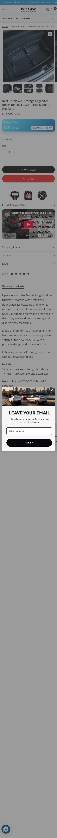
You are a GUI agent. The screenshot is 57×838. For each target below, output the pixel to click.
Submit (29, 442)
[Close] (51, 390)
